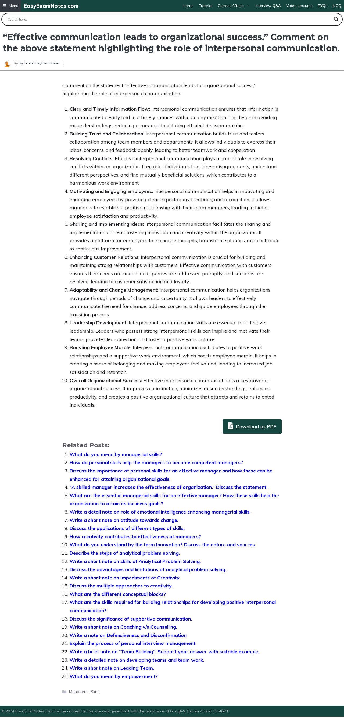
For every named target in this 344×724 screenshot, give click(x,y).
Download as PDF (255, 427)
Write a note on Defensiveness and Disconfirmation (128, 635)
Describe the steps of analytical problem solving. (125, 553)
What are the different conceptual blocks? (118, 594)
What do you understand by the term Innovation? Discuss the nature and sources (162, 545)
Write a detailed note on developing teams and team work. (137, 660)
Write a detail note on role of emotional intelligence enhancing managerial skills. (160, 512)
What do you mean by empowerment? (114, 676)
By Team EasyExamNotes (39, 63)
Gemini (193, 711)
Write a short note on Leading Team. (112, 668)
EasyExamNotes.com (51, 5)
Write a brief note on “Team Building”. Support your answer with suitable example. (164, 651)
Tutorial (205, 5)
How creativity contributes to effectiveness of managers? (135, 536)
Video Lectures (299, 5)
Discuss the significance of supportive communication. (131, 619)
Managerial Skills (84, 691)
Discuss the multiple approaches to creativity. (121, 586)
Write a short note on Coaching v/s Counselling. (123, 627)
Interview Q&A (268, 5)
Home (188, 5)
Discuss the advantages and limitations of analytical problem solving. (148, 569)
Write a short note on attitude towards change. (124, 520)
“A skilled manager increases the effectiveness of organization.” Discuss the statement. (168, 487)
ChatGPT (220, 711)
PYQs (322, 5)
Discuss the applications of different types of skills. (127, 528)
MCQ (337, 5)
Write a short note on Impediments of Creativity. (125, 578)
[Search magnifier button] (336, 19)
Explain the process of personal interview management (132, 643)
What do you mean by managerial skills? (116, 454)
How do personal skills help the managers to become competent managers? (156, 462)
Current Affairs (231, 5)
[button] (10, 6)
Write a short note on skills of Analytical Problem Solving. (135, 561)
